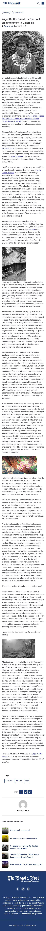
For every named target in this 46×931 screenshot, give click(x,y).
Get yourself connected (20, 830)
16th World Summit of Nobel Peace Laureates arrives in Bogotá (24, 855)
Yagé (27, 781)
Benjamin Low (8, 26)
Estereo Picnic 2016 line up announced (26, 864)
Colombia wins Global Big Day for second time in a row (24, 847)
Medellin (19, 781)
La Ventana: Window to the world (23, 839)
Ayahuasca (9, 781)
